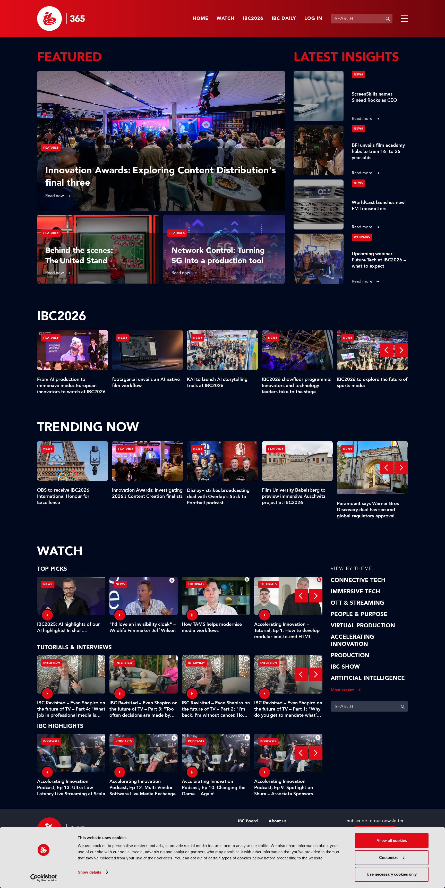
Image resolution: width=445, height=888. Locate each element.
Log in (313, 18)
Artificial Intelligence (368, 678)
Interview (51, 663)
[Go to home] (61, 18)
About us (277, 821)
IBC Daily (284, 18)
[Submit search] (387, 18)
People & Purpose (359, 614)
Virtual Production (363, 625)
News (358, 74)
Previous (386, 350)
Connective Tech (358, 580)
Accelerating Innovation (352, 640)
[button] (403, 18)
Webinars (362, 237)
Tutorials (196, 584)
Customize (388, 857)
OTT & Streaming (357, 603)
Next (401, 350)
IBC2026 (253, 18)
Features (50, 148)
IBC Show (345, 667)
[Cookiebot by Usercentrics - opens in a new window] (43, 878)
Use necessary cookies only (392, 874)
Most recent (342, 690)
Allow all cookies (391, 840)
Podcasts (51, 741)
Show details (89, 872)
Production (350, 655)
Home (200, 18)
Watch (226, 18)
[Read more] (161, 141)
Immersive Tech (355, 591)
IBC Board (248, 821)
